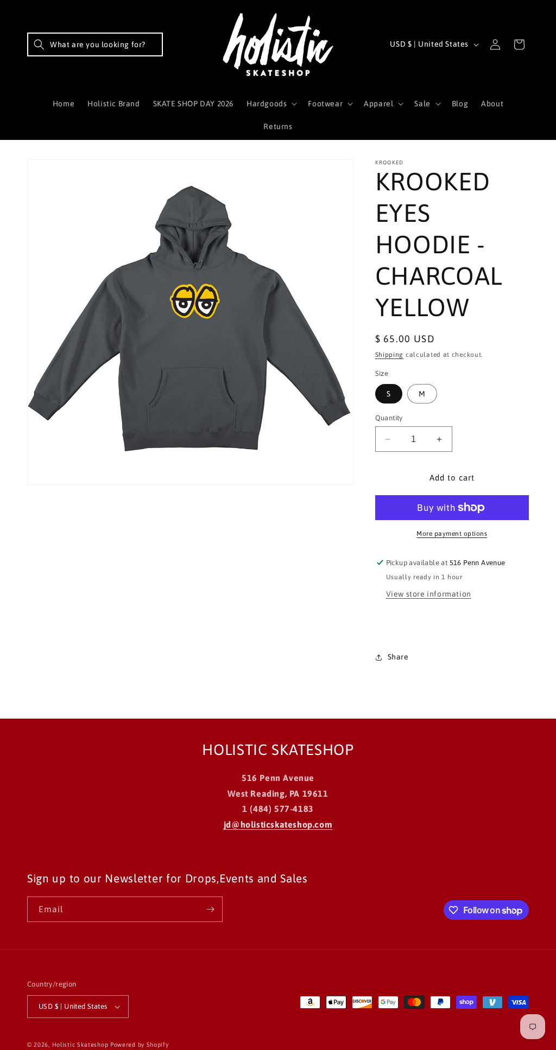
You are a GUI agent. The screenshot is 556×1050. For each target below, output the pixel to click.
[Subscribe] (210, 909)
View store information (428, 594)
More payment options (451, 533)
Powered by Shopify (139, 1044)
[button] (95, 44)
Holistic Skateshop (80, 1044)
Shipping (389, 354)
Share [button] (398, 656)
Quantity (389, 418)
